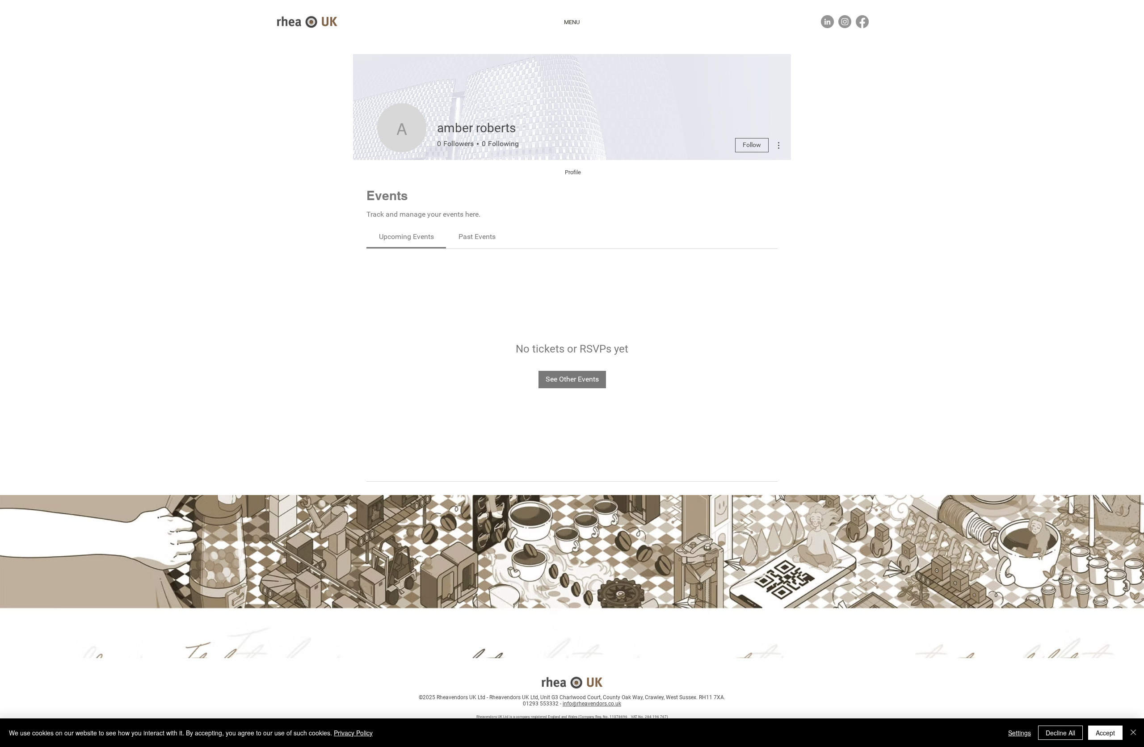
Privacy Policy (353, 732)
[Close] (1133, 733)
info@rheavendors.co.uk (592, 704)
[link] (406, 236)
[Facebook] (862, 21)
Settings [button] (1019, 732)
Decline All (1060, 732)
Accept (1105, 732)
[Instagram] (844, 21)
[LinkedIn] (827, 21)
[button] (571, 22)
